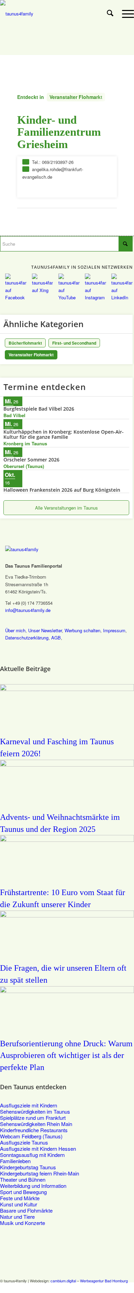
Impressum (114, 630)
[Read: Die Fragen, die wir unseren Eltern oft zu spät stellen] (67, 915)
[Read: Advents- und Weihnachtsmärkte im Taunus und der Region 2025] (67, 764)
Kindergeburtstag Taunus (28, 1167)
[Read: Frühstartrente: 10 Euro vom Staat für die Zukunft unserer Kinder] (67, 840)
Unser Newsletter (45, 630)
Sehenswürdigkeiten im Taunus (35, 1111)
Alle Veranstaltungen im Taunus (66, 507)
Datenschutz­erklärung (26, 637)
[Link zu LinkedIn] (129, 1288)
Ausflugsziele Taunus (24, 1142)
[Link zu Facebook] (87, 1288)
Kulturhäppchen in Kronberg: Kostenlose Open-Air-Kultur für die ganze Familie (63, 434)
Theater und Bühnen (22, 1179)
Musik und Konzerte (22, 1222)
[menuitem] (110, 13)
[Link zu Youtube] (108, 1288)
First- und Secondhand (74, 343)
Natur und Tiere (17, 1216)
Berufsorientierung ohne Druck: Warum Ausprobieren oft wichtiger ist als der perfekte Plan (66, 1055)
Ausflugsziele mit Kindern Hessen (38, 1148)
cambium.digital (63, 1280)
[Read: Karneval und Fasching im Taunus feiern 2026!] (67, 689)
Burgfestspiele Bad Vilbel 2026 (38, 408)
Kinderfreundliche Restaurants (34, 1130)
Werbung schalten (82, 630)
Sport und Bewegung (23, 1191)
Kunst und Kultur (18, 1204)
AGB (56, 637)
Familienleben (15, 1160)
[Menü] (124, 13)
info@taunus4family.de (28, 610)
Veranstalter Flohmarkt (75, 96)
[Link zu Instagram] (118, 1288)
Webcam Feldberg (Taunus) (31, 1136)
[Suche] (110, 13)
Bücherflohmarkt (25, 343)
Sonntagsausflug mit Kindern (32, 1154)
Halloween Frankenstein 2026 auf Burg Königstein (61, 490)
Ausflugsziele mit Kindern (28, 1105)
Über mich (15, 630)
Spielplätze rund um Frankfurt (33, 1117)
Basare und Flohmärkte (26, 1210)
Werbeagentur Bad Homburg (104, 1280)
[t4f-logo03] (53, 13)
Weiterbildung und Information (33, 1185)
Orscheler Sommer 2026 (31, 459)
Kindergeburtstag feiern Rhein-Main (39, 1173)
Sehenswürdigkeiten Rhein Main (36, 1123)
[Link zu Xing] (98, 1288)
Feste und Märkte (20, 1198)
